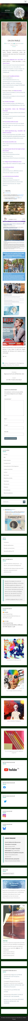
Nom (5, 418)
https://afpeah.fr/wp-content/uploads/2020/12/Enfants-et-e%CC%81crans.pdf (12, 615)
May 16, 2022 (19, 599)
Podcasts (6, 487)
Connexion (6, 542)
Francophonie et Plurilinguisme (16, 363)
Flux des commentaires (9, 548)
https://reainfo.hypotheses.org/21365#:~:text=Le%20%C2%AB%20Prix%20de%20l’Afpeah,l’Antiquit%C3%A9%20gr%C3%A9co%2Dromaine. (14, 136)
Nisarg (14, 1019)
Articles (6, 363)
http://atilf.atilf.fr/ (15, 850)
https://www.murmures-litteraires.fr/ (11, 897)
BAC (5, 457)
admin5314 (18, 43)
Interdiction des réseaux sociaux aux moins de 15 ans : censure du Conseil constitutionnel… (13, 570)
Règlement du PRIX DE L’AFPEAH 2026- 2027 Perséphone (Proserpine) (13, 976)
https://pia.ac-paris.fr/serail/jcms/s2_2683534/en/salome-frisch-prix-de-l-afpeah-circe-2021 (13, 170)
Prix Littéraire (15, 365)
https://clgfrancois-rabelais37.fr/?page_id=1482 (14, 163)
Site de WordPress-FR (9, 551)
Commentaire (7, 399)
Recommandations (8, 493)
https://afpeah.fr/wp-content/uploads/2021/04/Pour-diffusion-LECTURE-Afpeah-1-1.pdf (13, 624)
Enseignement (7, 463)
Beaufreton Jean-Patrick (9, 999)
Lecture (5, 472)
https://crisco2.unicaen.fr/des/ (12, 861)
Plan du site (6, 484)
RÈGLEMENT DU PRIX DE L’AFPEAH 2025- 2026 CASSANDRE (14, 1001)
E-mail (6, 425)
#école (18, 595)
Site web (6, 431)
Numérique (6, 481)
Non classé (6, 475)
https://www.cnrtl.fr (10, 846)
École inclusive (7, 460)
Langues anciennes (7, 365)
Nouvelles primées (8, 478)
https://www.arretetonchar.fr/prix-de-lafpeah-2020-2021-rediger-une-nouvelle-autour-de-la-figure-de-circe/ (13, 125)
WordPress (19, 1017)
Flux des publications (8, 545)
